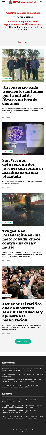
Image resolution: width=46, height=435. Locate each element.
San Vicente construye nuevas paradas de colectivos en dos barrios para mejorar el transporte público (22, 417)
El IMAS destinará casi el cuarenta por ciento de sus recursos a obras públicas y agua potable (22, 380)
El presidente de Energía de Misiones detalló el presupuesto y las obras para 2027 (20, 386)
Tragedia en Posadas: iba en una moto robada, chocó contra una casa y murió (21, 239)
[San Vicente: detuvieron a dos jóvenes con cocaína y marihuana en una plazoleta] (23, 138)
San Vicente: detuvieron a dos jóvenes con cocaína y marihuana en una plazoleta (23, 168)
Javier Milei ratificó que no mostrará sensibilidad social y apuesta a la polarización (22, 311)
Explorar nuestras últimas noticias (23, 24)
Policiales (8, 151)
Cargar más (22, 341)
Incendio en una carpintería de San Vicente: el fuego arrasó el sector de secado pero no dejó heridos (22, 406)
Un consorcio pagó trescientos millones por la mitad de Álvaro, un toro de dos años (22, 95)
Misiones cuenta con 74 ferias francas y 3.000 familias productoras (22, 375)
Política (7, 295)
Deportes (7, 79)
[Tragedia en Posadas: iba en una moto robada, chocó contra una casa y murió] (23, 209)
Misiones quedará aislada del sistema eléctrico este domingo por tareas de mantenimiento (22, 370)
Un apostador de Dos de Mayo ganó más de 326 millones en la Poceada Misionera (20, 411)
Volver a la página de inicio (23, 21)
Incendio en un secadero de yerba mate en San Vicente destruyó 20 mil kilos (20, 401)
